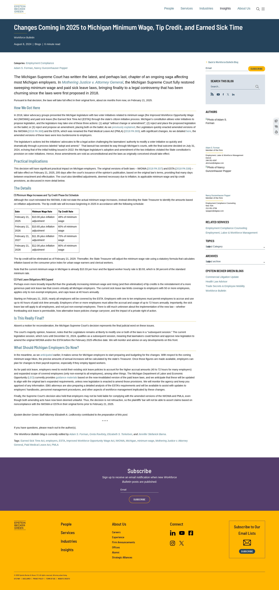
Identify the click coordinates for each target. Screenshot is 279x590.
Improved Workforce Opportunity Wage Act (90, 440)
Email (209, 68)
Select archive (213, 261)
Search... (215, 86)
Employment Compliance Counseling (221, 203)
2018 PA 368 (35, 131)
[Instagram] (173, 544)
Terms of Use (50, 579)
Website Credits (64, 579)
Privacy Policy (38, 579)
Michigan (131, 440)
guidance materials (66, 377)
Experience (118, 537)
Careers (116, 532)
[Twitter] (228, 94)
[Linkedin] (233, 94)
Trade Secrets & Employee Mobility (225, 286)
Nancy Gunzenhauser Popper (51, 68)
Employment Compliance (40, 63)
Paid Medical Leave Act (37, 444)
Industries (206, 8)
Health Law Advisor (216, 281)
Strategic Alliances (122, 557)
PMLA (55, 444)
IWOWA (120, 440)
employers (52, 440)
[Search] (258, 9)
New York (209, 206)
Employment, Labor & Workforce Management (224, 155)
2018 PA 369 (132, 131)
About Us (243, 8)
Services (187, 8)
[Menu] (263, 10)
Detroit (208, 158)
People (169, 8)
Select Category (214, 246)
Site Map (17, 579)
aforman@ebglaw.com (215, 163)
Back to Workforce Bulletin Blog (223, 62)
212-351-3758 (211, 208)
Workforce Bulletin (24, 37)
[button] (276, 120)
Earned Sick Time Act (32, 440)
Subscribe (257, 68)
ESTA (62, 440)
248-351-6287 (211, 160)
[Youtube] (218, 94)
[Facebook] (223, 94)
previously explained (123, 127)
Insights (225, 8)
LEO (31, 377)
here (188, 131)
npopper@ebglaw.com (215, 211)
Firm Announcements (123, 542)
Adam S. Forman (23, 68)
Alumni (115, 552)
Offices (116, 547)
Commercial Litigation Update (222, 277)
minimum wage (145, 440)
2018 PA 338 (183, 168)
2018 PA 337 (155, 168)
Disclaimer (27, 579)
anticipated (46, 354)
